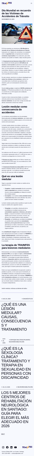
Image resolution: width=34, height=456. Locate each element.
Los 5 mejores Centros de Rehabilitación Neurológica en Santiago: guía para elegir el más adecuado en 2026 (16, 409)
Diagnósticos (28, 298)
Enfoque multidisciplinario (20, 339)
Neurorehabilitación (16, 342)
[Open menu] (31, 3)
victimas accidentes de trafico (19, 288)
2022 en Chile (9, 88)
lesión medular (6, 288)
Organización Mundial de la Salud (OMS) (13, 166)
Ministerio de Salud (8, 159)
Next (3, 434)
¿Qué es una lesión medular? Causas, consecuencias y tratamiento (16, 316)
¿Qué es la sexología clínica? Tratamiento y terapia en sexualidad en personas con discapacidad (16, 363)
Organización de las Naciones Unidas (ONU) (14, 61)
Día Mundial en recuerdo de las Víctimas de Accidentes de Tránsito (16, 13)
